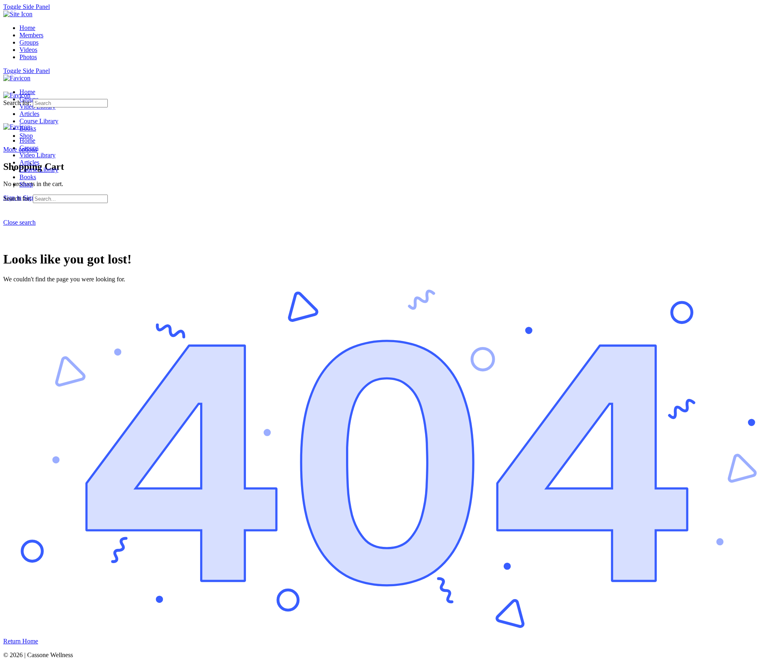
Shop (26, 184)
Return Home (20, 641)
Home (27, 140)
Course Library (38, 169)
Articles (29, 162)
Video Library (37, 155)
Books (27, 177)
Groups (28, 147)
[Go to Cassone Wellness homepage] (16, 78)
